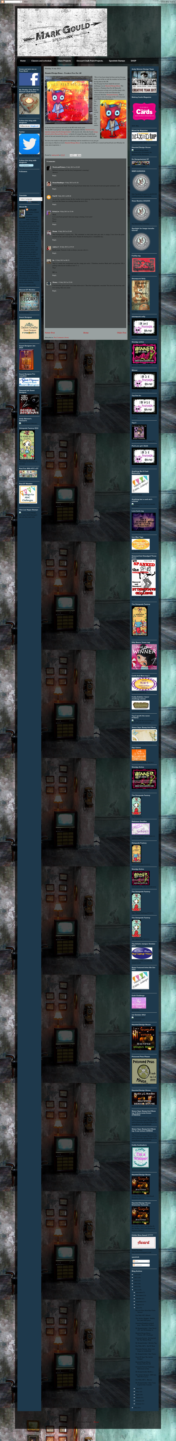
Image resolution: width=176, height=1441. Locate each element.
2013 (136, 1290)
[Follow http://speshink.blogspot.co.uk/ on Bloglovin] (29, 127)
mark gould (32, 210)
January (139, 1404)
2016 (136, 1281)
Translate (35, 202)
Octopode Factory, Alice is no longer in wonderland (145, 1350)
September (139, 1301)
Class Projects (64, 61)
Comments (138, 1265)
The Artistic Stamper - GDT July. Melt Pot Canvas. (146, 1376)
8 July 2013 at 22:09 (73, 167)
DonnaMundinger (58, 182)
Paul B (54, 196)
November (139, 1295)
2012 (136, 1407)
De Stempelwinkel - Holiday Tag (146, 1343)
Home (23, 61)
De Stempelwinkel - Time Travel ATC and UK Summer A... (146, 1329)
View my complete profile (27, 285)
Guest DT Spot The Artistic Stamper (144, 1358)
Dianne (55, 231)
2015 (136, 1284)
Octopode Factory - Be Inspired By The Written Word (146, 1339)
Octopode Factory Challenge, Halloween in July (145, 1368)
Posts (136, 1261)
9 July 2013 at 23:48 (65, 231)
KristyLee (55, 211)
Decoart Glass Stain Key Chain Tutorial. (145, 1311)
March (138, 1397)
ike (53, 260)
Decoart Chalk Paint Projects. (90, 61)
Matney (55, 282)
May (137, 1391)
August (138, 1304)
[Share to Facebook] (78, 155)
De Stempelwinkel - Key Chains (146, 1354)
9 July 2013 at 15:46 (66, 211)
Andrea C (55, 247)
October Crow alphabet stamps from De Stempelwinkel (69, 131)
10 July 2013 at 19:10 (67, 247)
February (139, 1401)
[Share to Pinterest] (80, 155)
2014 (136, 1287)
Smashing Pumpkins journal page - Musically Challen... (145, 1324)
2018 (136, 1274)
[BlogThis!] (73, 155)
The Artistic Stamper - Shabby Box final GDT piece (145, 1319)
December (139, 1292)
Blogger (96, 1422)
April (138, 1394)
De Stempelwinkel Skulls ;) (144, 1372)
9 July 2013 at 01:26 (72, 182)
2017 (136, 1277)
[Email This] (71, 155)
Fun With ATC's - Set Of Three (145, 1346)
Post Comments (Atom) (61, 337)
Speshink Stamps (117, 61)
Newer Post (50, 332)
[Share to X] (75, 155)
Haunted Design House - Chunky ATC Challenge (144, 1334)
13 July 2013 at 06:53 (62, 260)
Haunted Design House (112, 86)
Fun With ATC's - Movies (144, 1380)
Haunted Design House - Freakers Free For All (143, 1363)
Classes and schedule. (41, 61)
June (137, 1388)
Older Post (121, 332)
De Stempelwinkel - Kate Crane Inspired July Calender (146, 1384)
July (137, 1308)
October (139, 1298)
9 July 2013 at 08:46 (64, 196)
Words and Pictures (59, 167)
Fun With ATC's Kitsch (143, 1315)
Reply (54, 175)
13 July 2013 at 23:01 (65, 282)
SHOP (133, 61)
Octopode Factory (112, 94)
